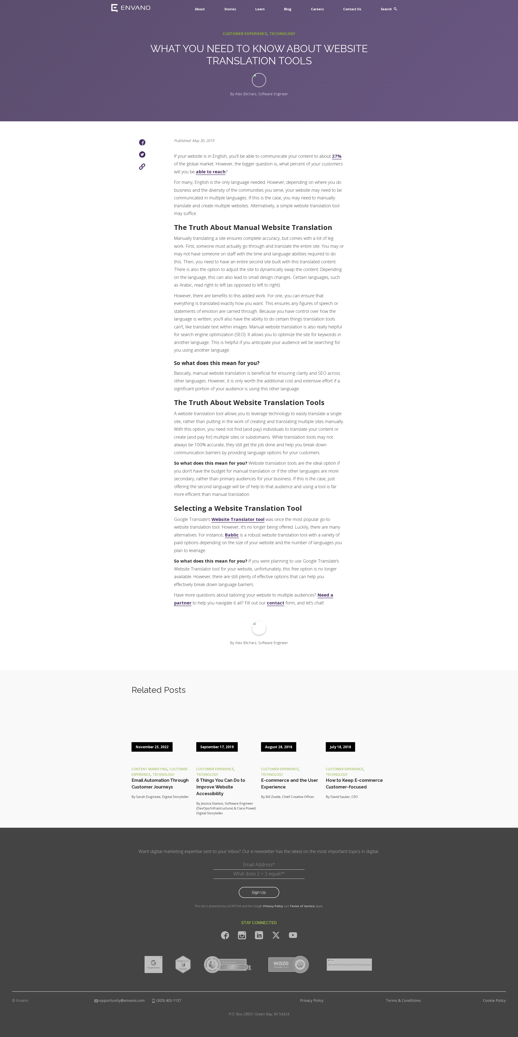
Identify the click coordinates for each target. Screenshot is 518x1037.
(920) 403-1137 (168, 1000)
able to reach (211, 171)
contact (275, 603)
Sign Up (259, 892)
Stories (230, 9)
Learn (260, 9)
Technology (282, 33)
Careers (317, 9)
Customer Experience (245, 33)
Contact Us (352, 9)
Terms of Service (302, 906)
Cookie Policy (494, 1000)
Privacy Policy (273, 906)
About (200, 9)
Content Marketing (149, 769)
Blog (287, 9)
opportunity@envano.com (122, 1000)
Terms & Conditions (403, 1000)
